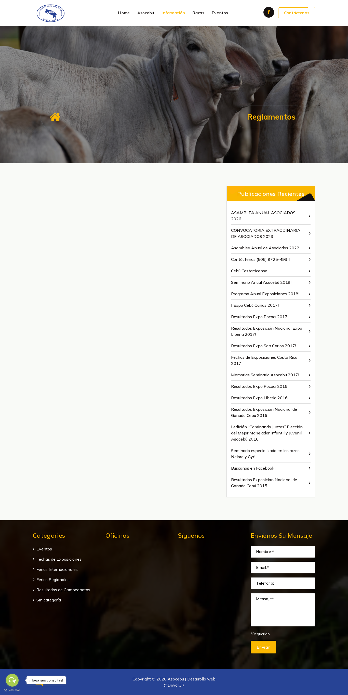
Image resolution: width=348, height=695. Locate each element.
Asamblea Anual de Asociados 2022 (265, 247)
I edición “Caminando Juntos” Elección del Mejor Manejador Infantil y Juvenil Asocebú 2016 (267, 433)
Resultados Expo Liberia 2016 (259, 397)
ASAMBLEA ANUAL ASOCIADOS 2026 (263, 215)
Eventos (220, 12)
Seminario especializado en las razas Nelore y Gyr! (265, 453)
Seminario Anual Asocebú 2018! (261, 282)
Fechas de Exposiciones (59, 559)
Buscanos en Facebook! (253, 468)
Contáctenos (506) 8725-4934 (260, 259)
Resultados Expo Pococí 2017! (259, 316)
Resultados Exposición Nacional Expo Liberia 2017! (266, 331)
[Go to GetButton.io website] (12, 689)
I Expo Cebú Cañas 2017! (255, 305)
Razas (198, 12)
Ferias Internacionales (57, 569)
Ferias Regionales (53, 579)
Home (124, 12)
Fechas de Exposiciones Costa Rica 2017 (264, 360)
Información (173, 12)
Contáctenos (296, 12)
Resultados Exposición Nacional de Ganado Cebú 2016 (264, 412)
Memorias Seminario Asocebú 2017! (265, 374)
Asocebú (145, 12)
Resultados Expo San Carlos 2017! (263, 345)
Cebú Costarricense (249, 270)
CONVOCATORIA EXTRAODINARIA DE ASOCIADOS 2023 (265, 233)
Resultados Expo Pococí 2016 (259, 386)
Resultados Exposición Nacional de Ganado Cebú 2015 (264, 482)
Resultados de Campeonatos (63, 589)
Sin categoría (48, 599)
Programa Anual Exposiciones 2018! (265, 293)
